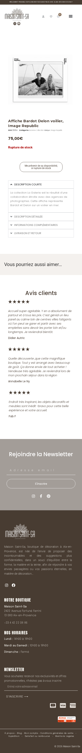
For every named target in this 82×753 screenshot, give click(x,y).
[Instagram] (14, 23)
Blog (19, 733)
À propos (10, 733)
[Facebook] (18, 23)
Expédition (14, 736)
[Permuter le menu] (71, 16)
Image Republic (56, 130)
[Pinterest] (48, 496)
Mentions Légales (64, 736)
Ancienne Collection (36, 130)
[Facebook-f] (41, 496)
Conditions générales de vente (56, 733)
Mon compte (31, 733)
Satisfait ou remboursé (37, 736)
